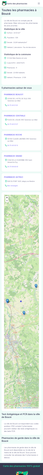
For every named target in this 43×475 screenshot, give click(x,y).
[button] (7, 301)
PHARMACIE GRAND (13, 156)
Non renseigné (12, 186)
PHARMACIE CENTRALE (14, 116)
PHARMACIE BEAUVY (13, 94)
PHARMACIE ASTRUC (13, 177)
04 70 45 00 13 (12, 145)
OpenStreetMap (26, 408)
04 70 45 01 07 (12, 124)
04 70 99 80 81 (12, 166)
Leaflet (18, 408)
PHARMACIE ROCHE (13, 135)
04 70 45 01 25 (12, 105)
